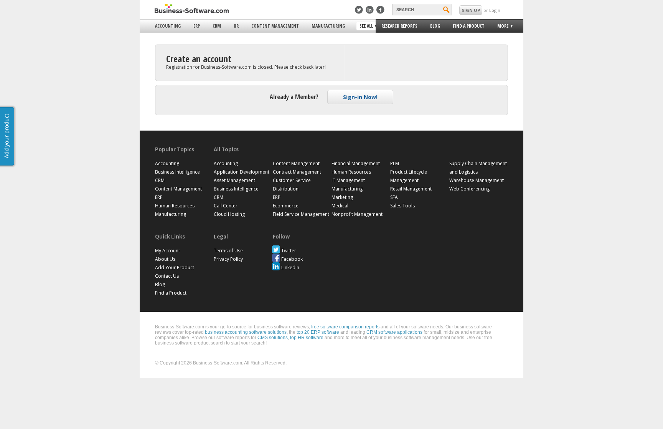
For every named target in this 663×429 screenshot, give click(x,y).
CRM (217, 26)
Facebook (292, 259)
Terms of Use (228, 250)
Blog (435, 26)
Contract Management (297, 172)
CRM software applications (394, 332)
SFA (394, 197)
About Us (165, 259)
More (500, 27)
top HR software (306, 337)
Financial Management (356, 163)
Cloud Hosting (229, 214)
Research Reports (399, 26)
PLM (394, 163)
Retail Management (411, 189)
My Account (167, 250)
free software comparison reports (345, 327)
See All (365, 26)
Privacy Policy (228, 259)
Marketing (342, 197)
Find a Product (469, 26)
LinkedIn (290, 267)
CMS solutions (272, 337)
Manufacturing (328, 26)
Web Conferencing (469, 189)
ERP (196, 26)
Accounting (168, 26)
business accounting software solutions (246, 332)
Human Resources (175, 205)
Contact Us (167, 276)
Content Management (275, 26)
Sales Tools (402, 205)
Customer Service (292, 180)
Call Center (225, 205)
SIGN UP (471, 10)
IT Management (348, 180)
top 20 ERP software (318, 332)
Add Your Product (174, 267)
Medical (340, 205)
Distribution (286, 189)
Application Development (241, 172)
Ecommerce (286, 205)
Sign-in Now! (360, 97)
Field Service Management (301, 214)
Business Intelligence (177, 172)
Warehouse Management (476, 180)
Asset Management (234, 180)
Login (494, 10)
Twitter (288, 250)
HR (236, 26)
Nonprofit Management (357, 214)
